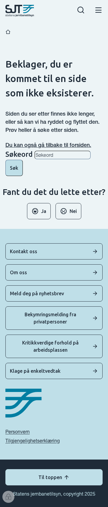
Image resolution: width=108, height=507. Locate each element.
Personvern (17, 432)
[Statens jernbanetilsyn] (19, 11)
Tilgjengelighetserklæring (32, 441)
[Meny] (98, 11)
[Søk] (81, 11)
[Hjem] (8, 32)
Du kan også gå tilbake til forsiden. (48, 144)
